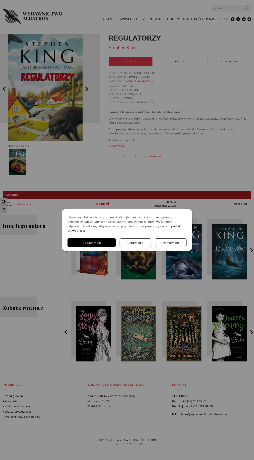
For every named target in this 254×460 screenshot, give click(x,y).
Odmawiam (171, 243)
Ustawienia (135, 243)
